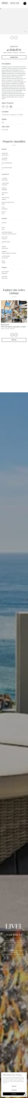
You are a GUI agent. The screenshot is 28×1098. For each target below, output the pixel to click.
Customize (14, 1090)
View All (14, 340)
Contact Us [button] (14, 952)
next (16, 37)
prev (12, 37)
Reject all (14, 1086)
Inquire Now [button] (14, 57)
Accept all (14, 1093)
